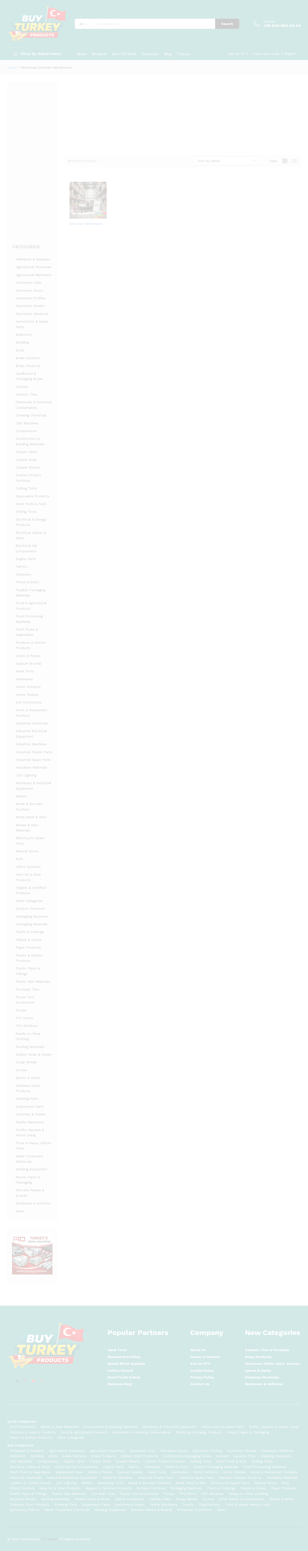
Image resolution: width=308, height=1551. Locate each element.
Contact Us (199, 1384)
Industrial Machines (31, 744)
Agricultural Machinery (33, 275)
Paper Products (28, 947)
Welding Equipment (31, 1169)
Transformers (209, 1504)
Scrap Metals (26, 1062)
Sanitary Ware (160, 1499)
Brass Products (28, 366)
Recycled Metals (23, 1499)
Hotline (269, 21)
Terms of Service (205, 1357)
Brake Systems (28, 358)
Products (99, 54)
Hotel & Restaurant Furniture (274, 1472)
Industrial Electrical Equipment (72, 1477)
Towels (188, 1504)
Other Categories (29, 901)
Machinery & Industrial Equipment (169, 1427)
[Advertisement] (182, 115)
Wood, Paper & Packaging (248, 1432)
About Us (198, 1350)
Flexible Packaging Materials (216, 1467)
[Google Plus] (25, 1381)
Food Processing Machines (265, 1467)
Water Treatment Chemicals (67, 1510)
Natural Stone (27, 851)
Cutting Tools (26, 488)
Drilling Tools (26, 511)
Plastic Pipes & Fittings (28, 1494)
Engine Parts (26, 559)
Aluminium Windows (32, 314)
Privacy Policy (202, 1377)
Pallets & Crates (29, 940)
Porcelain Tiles (27, 989)
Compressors (26, 431)
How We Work (124, 54)
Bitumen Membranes (86, 224)
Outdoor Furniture (30, 908)
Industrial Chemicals (32, 723)
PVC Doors (24, 1018)
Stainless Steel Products (30, 1504)
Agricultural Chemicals (33, 267)
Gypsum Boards (28, 663)
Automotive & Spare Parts (222, 1427)
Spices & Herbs (28, 1078)
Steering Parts (27, 1098)
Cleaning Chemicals (31, 415)
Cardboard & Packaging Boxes (187, 1456)
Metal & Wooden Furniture (149, 1483)
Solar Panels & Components (241, 1499)
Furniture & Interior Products (33, 1432)
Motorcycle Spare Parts (230, 1483)
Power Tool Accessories (139, 1494)
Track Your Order (266, 54)
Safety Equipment (129, 1499)
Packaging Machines (32, 916)
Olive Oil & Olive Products (60, 1488)
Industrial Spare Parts (33, 760)
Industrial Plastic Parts (34, 752)
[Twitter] (17, 1381)
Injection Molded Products (240, 1477)
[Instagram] (42, 1381)
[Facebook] (9, 1381)
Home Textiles (27, 695)
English (290, 53)
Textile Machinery (30, 1122)
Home (82, 54)
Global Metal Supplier (126, 1363)
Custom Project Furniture (165, 1461)
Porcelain (281, 1350)
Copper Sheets (28, 467)
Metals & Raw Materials (59, 1427)
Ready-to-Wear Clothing (248, 1494)
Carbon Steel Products (139, 1456)
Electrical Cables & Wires (30, 1467)
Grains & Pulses (28, 656)
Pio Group (49, 1539)
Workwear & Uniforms (33, 1203)
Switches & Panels (30, 1114)
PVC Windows (27, 1026)
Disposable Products (32, 496)
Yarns (20, 1211)
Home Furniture (28, 687)
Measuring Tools (110, 1483)
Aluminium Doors (29, 290)
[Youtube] (33, 1381)
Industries (150, 54)
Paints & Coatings (30, 932)
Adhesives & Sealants (33, 259)
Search (227, 24)
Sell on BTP (200, 1363)
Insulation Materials (31, 767)
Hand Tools (25, 671)
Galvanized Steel (69, 1472)
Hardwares (24, 679)
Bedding (22, 342)
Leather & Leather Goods (30, 1483)
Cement (22, 387)
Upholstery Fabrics (25, 1510)
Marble (21, 796)
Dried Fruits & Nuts (31, 504)
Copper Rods (26, 460)
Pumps (21, 1010)
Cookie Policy (202, 1370)
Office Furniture (28, 867)
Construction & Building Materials (110, 1427)
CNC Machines (27, 423)
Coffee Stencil (120, 1370)
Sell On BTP (238, 54)
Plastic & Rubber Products (31, 1437)
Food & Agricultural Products (84, 1432)
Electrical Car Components (76, 1467)
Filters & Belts (27, 582)
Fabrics (21, 566)
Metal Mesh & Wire (31, 817)
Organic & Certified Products (108, 1488)
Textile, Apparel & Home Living (273, 1427)
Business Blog (120, 1384)
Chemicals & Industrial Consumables (141, 1432)
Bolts (20, 350)
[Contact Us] (82, 216)
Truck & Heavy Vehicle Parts (247, 1504)
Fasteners (23, 574)
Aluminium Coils (28, 282)
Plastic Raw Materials (33, 981)
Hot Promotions (29, 702)
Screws (21, 1070)
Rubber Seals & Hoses (33, 1054)
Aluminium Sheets (30, 306)
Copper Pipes (26, 452)
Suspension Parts (30, 1106)
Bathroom (24, 335)
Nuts (19, 859)
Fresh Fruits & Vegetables (30, 1472)
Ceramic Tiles (27, 394)
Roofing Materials (30, 1047)
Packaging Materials (32, 924)
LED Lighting (26, 775)
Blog (168, 54)
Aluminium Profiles (31, 298)
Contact (183, 54)
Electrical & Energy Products (199, 1432)
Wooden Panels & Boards (151, 1510)
